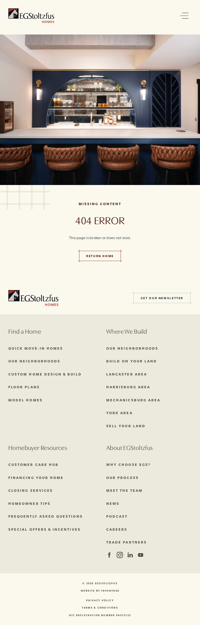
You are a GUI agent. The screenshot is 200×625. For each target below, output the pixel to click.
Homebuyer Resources (37, 447)
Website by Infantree (100, 590)
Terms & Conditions (100, 607)
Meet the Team (124, 490)
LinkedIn (130, 555)
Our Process (122, 477)
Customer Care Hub (33, 464)
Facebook (109, 555)
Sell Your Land (126, 425)
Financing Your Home (36, 477)
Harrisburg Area (128, 386)
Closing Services (30, 490)
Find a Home (24, 330)
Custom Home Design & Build (45, 374)
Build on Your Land (131, 360)
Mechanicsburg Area (133, 399)
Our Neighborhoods (34, 360)
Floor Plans (24, 386)
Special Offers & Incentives (44, 529)
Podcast (117, 516)
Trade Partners (126, 542)
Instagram (119, 555)
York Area (119, 412)
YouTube (140, 555)
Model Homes (25, 399)
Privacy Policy (100, 600)
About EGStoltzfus (129, 447)
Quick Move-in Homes (35, 348)
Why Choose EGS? (128, 464)
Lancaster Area (126, 374)
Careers (116, 529)
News (113, 503)
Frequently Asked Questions (45, 516)
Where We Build (126, 330)
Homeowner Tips (29, 503)
